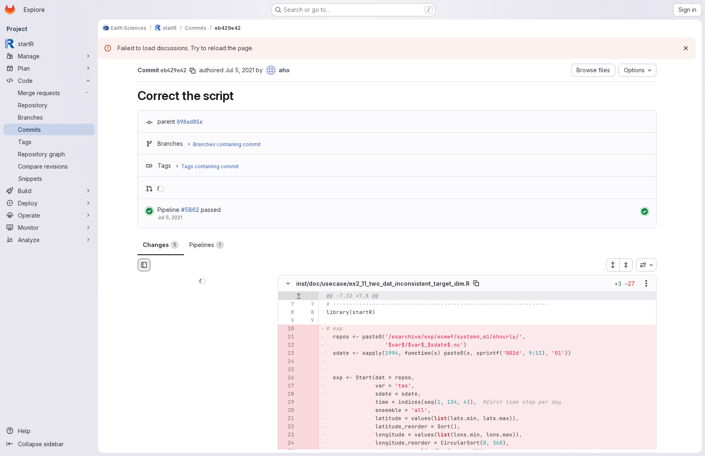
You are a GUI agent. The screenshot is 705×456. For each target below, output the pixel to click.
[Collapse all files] (626, 264)
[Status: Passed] (149, 211)
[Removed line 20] (287, 411)
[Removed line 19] (287, 402)
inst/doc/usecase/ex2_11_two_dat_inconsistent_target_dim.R (383, 283)
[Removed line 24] (287, 443)
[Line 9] (287, 321)
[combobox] (646, 264)
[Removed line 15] (287, 370)
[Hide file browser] (144, 264)
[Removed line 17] (287, 386)
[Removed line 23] (287, 435)
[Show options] (646, 284)
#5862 (190, 209)
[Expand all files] (612, 264)
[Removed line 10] (287, 329)
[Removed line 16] (287, 378)
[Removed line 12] (287, 345)
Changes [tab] (159, 244)
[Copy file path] (476, 284)
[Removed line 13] (287, 353)
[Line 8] (287, 313)
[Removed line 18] (287, 394)
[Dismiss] (686, 48)
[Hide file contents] (288, 284)
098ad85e (190, 121)
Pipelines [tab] (205, 244)
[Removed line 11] (287, 337)
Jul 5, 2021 (239, 70)
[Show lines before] (298, 296)
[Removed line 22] (287, 427)
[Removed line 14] (287, 362)
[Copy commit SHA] (192, 71)
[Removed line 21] (287, 419)
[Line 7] (287, 304)
